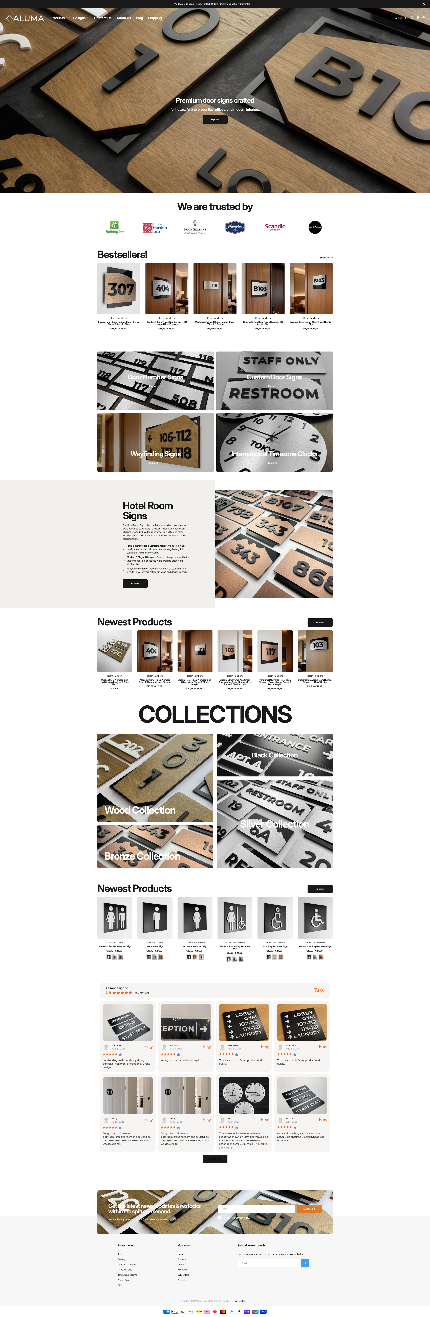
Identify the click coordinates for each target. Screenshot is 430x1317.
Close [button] (424, 4)
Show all (325, 257)
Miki (230, 1118)
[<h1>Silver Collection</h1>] (275, 824)
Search (120, 1254)
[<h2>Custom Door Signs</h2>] (274, 381)
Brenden (233, 1045)
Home (180, 1254)
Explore (320, 622)
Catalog (121, 1259)
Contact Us (103, 18)
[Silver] (114, 957)
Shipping (155, 18)
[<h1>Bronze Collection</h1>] (155, 846)
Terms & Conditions (126, 1264)
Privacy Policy (124, 1280)
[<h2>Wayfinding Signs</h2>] (155, 442)
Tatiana (174, 1045)
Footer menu (125, 1245)
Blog (139, 18)
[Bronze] (120, 957)
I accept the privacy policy (236, 1217)
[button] (225, 1147)
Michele (116, 1045)
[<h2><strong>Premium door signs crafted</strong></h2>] (215, 112)
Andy (114, 1118)
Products (57, 18)
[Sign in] (418, 18)
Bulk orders (183, 1274)
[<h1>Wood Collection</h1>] (155, 778)
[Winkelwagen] (423, 18)
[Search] (412, 18)
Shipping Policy (124, 1269)
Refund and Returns (127, 1274)
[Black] (108, 957)
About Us (124, 18)
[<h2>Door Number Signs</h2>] (155, 381)
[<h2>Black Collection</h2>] (275, 755)
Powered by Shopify (219, 1301)
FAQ (119, 1285)
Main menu (184, 1245)
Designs (79, 18)
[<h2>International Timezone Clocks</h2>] (274, 442)
